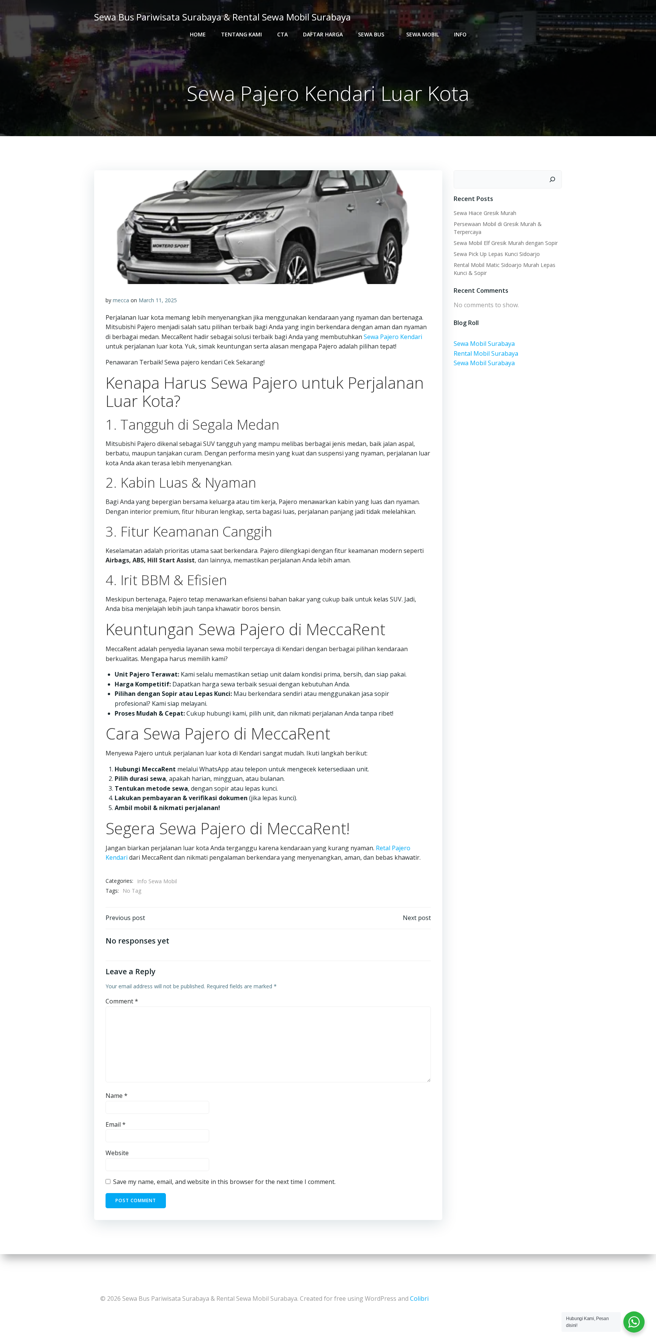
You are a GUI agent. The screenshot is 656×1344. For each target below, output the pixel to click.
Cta (282, 34)
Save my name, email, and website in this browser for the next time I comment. (224, 1182)
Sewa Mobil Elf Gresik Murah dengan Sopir (506, 243)
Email (116, 1124)
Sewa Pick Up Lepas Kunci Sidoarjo (497, 253)
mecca (121, 300)
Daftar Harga (323, 34)
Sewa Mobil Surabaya (484, 343)
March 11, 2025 (158, 300)
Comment (122, 1001)
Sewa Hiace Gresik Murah (485, 213)
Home (198, 34)
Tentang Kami (241, 34)
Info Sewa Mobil (157, 881)
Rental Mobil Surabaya (486, 353)
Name (117, 1095)
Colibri (419, 1298)
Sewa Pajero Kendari (393, 337)
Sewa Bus (371, 34)
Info (460, 34)
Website (117, 1153)
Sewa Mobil (422, 34)
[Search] (552, 179)
